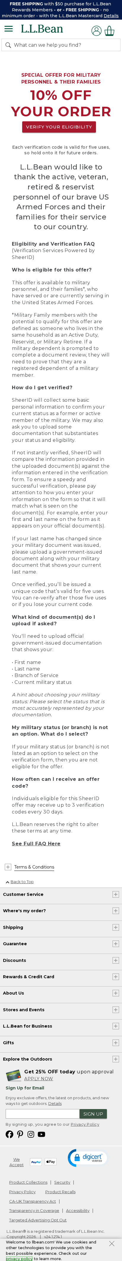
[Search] (9, 45)
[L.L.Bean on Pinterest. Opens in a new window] (20, 1134)
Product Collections (28, 1182)
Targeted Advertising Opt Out (38, 1220)
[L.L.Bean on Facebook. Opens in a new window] (9, 1134)
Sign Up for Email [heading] (25, 1088)
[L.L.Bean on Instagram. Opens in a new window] (31, 1134)
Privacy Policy (85, 1124)
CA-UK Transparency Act (32, 1201)
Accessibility (77, 1210)
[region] (61, 10)
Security (62, 1182)
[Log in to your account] (97, 31)
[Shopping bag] (111, 31)
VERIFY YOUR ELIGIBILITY (59, 127)
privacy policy (19, 1258)
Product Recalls (60, 1191)
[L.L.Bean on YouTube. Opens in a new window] (41, 1134)
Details (111, 15)
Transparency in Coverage (34, 1210)
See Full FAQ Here (36, 844)
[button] (88, 1157)
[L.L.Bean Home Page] (50, 31)
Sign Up (93, 1114)
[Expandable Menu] (8, 29)
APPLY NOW (38, 1078)
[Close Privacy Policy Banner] (111, 1244)
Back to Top (22, 881)
